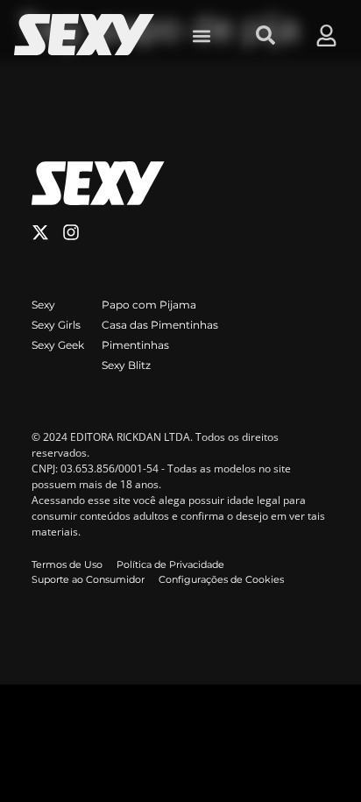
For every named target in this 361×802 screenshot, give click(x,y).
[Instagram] (71, 232)
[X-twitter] (40, 232)
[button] (201, 35)
